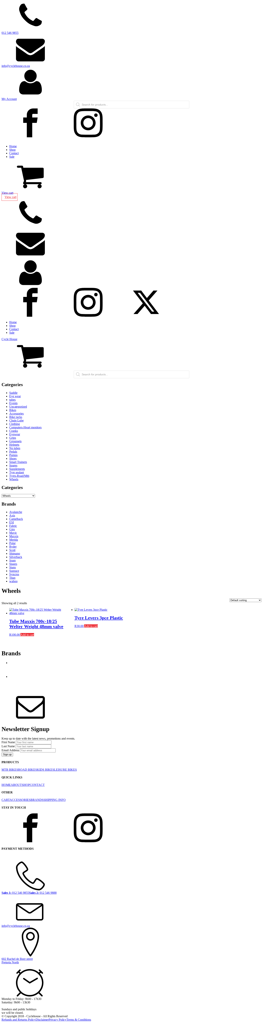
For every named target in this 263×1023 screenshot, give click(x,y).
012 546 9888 (43, 892)
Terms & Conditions (78, 1019)
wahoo (13, 581)
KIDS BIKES (45, 769)
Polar (12, 543)
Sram (12, 560)
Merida (13, 539)
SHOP (26, 784)
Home (13, 146)
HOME (6, 784)
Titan (12, 577)
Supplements (17, 469)
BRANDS (37, 799)
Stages (13, 564)
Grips (12, 437)
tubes (12, 399)
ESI (11, 522)
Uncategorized (18, 406)
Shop (12, 149)
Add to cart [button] (27, 634)
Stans (12, 567)
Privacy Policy (57, 1019)
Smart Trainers (18, 462)
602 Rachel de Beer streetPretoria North (17, 960)
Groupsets (15, 441)
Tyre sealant (16, 472)
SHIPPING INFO (55, 799)
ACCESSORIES (20, 799)
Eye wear (15, 396)
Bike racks (15, 417)
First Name (8, 742)
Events (13, 403)
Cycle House (9, 339)
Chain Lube (16, 420)
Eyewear (14, 434)
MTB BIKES (10, 769)
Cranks (13, 430)
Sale (11, 156)
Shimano (14, 553)
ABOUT (16, 784)
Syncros (14, 574)
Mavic (13, 532)
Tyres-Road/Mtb (19, 475)
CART (6, 799)
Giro (12, 529)
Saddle (13, 392)
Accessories (16, 413)
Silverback (15, 557)
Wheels (13, 479)
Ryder (13, 546)
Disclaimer (42, 1019)
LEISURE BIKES (65, 769)
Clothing (14, 424)
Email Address (10, 750)
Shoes (13, 458)
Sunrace (14, 570)
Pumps (13, 455)
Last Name (8, 746)
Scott (12, 550)
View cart (7, 192)
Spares (13, 465)
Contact (14, 153)
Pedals (13, 451)
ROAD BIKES (27, 769)
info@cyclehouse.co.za (16, 65)
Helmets (14, 444)
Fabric (13, 525)
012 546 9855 (10, 32)
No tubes (14, 448)
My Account (9, 99)
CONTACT (37, 784)
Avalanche (15, 512)
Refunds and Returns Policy (19, 1019)
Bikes (12, 410)
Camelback (16, 519)
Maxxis (13, 536)
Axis (12, 515)
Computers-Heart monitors (25, 427)
